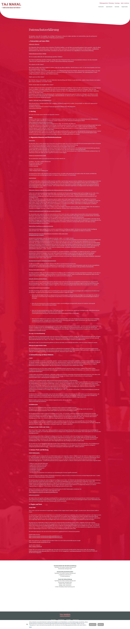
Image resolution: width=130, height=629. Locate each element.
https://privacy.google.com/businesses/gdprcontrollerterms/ (44, 536)
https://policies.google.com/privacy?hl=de (39, 542)
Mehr (30, 627)
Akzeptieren (93, 624)
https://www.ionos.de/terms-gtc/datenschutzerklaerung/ (43, 492)
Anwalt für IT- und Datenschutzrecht (72, 551)
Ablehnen (100, 624)
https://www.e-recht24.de (35, 546)
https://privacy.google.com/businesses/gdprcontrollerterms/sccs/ (45, 537)
